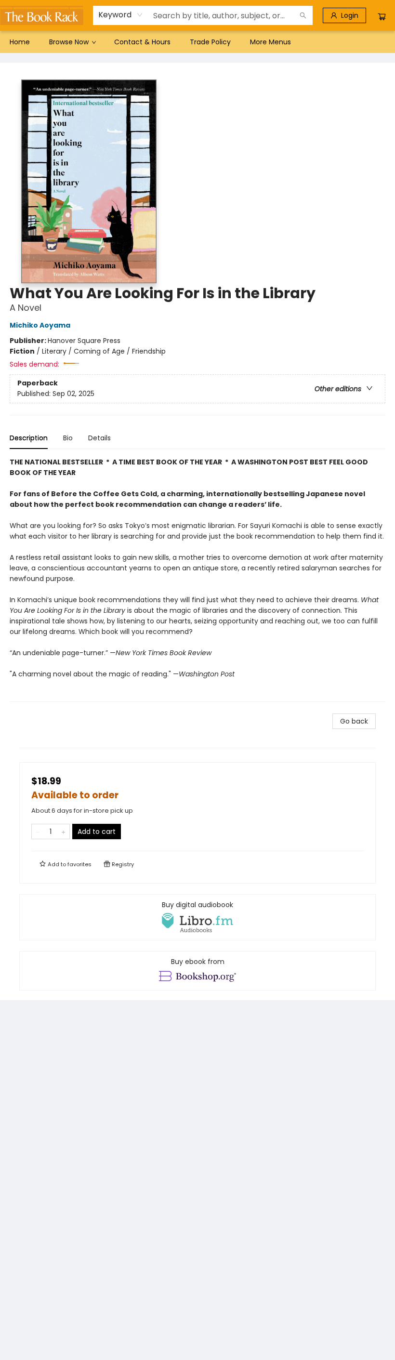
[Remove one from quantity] (38, 831)
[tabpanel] (197, 579)
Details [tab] (99, 438)
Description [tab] (29, 438)
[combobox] (120, 15)
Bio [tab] (68, 438)
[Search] (303, 15)
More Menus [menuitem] (270, 42)
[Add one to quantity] (63, 831)
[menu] (197, 42)
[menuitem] (20, 42)
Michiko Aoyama (40, 325)
